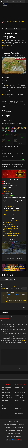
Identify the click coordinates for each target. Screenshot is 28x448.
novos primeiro (14, 286)
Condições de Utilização (14, 436)
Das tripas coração (9, 206)
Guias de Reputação (20, 400)
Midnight (4, 408)
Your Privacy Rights (17, 427)
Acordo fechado (8, 224)
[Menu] (1, 1)
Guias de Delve (6, 390)
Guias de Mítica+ (6, 395)
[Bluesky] (13, 440)
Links (24, 29)
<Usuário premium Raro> (12, 294)
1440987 (10, 292)
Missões (15, 21)
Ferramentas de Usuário (10, 424)
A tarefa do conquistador (11, 234)
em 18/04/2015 (23, 294)
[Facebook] (15, 440)
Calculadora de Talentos (8, 403)
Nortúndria (21, 21)
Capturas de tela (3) (14, 240)
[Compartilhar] (26, 1)
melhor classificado (10, 288)
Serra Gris (5, 24)
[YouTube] (18, 440)
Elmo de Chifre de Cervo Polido (9, 142)
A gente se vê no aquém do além (13, 210)
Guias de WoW (6, 384)
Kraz (3, 40)
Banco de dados (7, 21)
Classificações (19, 413)
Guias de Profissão (7, 398)
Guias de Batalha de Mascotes (21, 403)
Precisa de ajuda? (14, 421)
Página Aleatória (10, 430)
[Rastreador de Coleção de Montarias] (14, 267)
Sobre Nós (21, 424)
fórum (23, 340)
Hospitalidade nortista (10, 230)
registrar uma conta (23, 368)
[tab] (6, 279)
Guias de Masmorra (20, 392)
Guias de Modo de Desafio (21, 408)
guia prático (6, 335)
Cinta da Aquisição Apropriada (20, 136)
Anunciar (7, 427)
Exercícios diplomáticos (11, 228)
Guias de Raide (6, 400)
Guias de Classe (6, 387)
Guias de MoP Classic (21, 384)
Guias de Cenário (19, 405)
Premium (19, 430)
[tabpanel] (14, 295)
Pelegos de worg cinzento (11, 235)
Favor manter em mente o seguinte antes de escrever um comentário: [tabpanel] (14, 347)
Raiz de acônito (8, 232)
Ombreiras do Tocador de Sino (9, 136)
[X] (10, 440)
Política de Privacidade (14, 433)
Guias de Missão (19, 398)
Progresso (7, 111)
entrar (15, 368)
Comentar (3, 286)
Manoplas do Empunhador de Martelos (21, 142)
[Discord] (7, 440)
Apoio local (7, 222)
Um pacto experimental (11, 226)
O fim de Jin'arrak (9, 215)
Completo (8, 115)
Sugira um (19, 258)
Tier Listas (5, 405)
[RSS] (21, 440)
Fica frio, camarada (9, 213)
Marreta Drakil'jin (7, 45)
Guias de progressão (8, 392)
